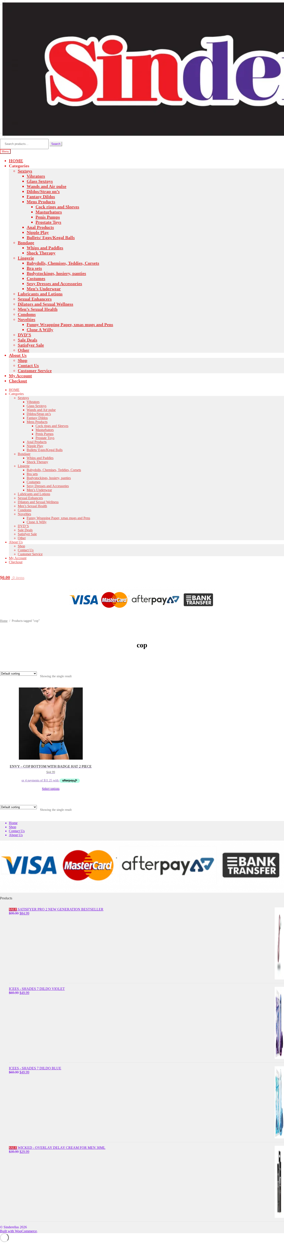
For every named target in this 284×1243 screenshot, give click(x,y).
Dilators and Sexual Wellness (45, 304)
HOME (16, 160)
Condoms (27, 314)
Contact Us (28, 365)
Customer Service (35, 370)
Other (23, 350)
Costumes (36, 278)
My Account (20, 375)
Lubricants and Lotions (40, 293)
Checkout (18, 380)
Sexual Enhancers (35, 298)
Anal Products (40, 227)
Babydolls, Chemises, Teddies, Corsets (63, 263)
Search (55, 144)
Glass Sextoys (40, 181)
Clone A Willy (40, 329)
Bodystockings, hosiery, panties (56, 273)
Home (4, 621)
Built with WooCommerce (18, 1231)
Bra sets (34, 268)
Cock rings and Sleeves (57, 206)
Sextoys (25, 170)
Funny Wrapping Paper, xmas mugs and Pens (70, 324)
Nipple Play (38, 232)
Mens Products (41, 201)
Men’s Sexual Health (37, 309)
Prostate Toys (48, 222)
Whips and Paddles (45, 247)
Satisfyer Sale (31, 345)
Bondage (26, 242)
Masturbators (49, 211)
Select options (50, 789)
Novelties (26, 319)
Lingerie (26, 257)
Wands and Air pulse (46, 186)
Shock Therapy (41, 252)
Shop (22, 360)
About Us (18, 355)
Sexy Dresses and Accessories (54, 283)
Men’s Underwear (44, 288)
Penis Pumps (48, 217)
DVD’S (24, 334)
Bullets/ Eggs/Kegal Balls (51, 237)
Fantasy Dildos (41, 196)
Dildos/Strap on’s (43, 191)
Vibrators (36, 176)
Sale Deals (27, 339)
